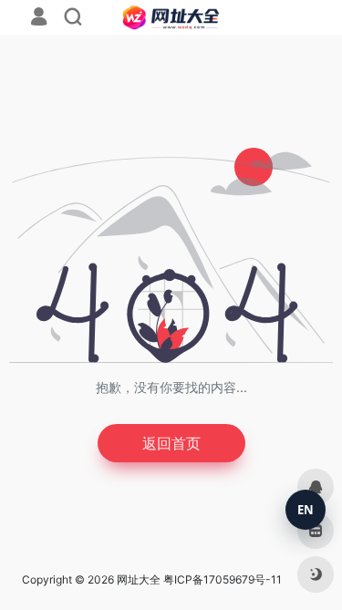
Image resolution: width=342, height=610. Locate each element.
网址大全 (139, 579)
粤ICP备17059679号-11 (222, 579)
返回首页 (171, 443)
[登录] (38, 19)
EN (305, 509)
